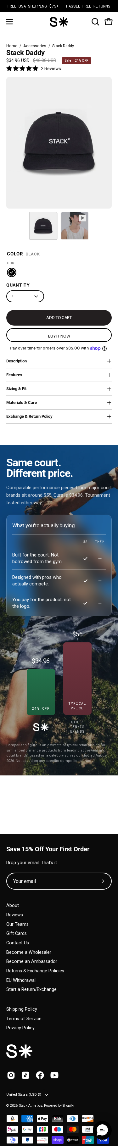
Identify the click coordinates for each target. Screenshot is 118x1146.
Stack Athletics (30, 1106)
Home (11, 45)
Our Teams (17, 924)
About (12, 905)
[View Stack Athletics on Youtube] (54, 1075)
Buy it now (59, 335)
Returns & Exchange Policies (35, 971)
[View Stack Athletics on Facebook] (40, 1075)
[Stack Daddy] (43, 226)
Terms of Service (24, 1018)
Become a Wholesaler (28, 952)
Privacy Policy (20, 1028)
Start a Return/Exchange (31, 989)
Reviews (14, 915)
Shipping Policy (21, 1009)
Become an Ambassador (31, 961)
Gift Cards (16, 933)
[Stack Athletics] (59, 22)
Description (16, 361)
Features (14, 374)
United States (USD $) (24, 1095)
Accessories (34, 45)
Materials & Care (21, 402)
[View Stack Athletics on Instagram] (11, 1075)
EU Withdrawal (21, 980)
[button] (94, 21)
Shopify (68, 1106)
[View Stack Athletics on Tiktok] (25, 1075)
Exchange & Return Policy (29, 416)
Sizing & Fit (16, 388)
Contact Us (17, 943)
